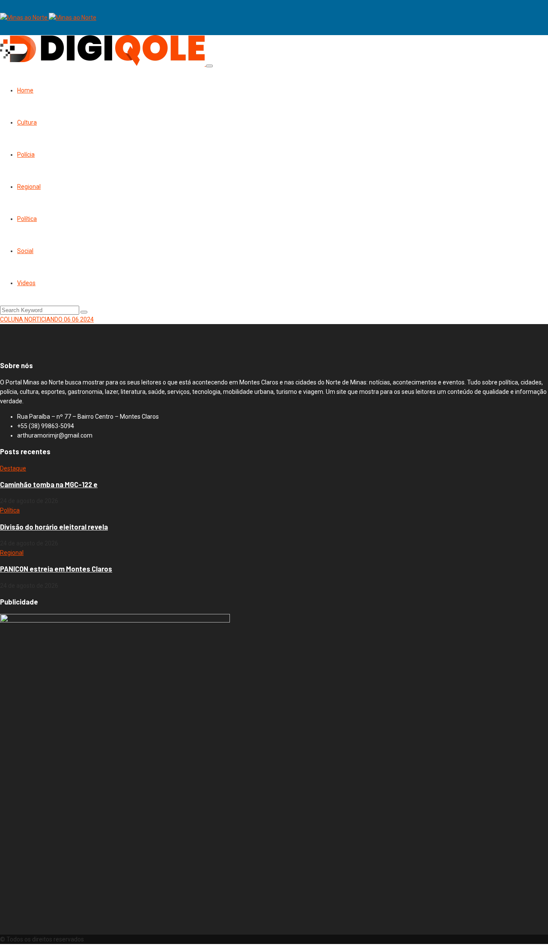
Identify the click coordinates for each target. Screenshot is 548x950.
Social (25, 250)
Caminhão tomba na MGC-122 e (49, 484)
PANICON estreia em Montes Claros (56, 569)
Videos (26, 283)
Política (27, 218)
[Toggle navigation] (209, 66)
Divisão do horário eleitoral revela (54, 527)
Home (25, 90)
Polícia (26, 154)
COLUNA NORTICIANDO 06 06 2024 (47, 319)
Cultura (27, 122)
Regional (29, 186)
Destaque (13, 468)
